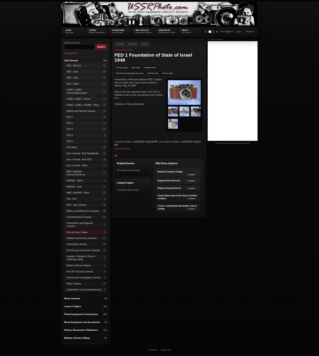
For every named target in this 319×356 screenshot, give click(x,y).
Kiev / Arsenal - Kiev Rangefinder (86, 153)
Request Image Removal (169, 188)
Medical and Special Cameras (86, 111)
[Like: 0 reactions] (115, 155)
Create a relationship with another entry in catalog (177, 207)
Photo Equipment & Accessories (85, 314)
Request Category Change (170, 171)
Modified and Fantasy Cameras (86, 238)
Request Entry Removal (169, 180)
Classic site (166, 350)
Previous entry (122, 68)
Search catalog (72, 43)
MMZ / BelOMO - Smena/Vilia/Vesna (86, 173)
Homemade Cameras (86, 244)
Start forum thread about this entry (130, 73)
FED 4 (86, 135)
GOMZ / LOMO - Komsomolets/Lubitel (86, 91)
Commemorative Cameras (86, 217)
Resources (164, 30)
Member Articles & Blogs (85, 338)
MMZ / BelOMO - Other (86, 192)
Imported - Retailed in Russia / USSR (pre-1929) (86, 258)
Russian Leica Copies (86, 232)
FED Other (86, 147)
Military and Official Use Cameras (86, 211)
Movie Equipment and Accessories (85, 322)
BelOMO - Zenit (86, 186)
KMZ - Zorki (86, 77)
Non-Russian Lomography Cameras (86, 277)
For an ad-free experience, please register (232, 143)
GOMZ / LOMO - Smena (86, 99)
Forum (92, 30)
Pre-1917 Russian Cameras (86, 271)
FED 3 (86, 129)
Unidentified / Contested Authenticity (86, 289)
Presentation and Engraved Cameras (86, 224)
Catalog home (71, 53)
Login (238, 31)
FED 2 (86, 123)
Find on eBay (167, 73)
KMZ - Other (86, 83)
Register (250, 31)
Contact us (153, 350)
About (185, 30)
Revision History (122, 148)
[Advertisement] (233, 91)
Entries (144, 44)
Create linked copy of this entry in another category (177, 197)
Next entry (136, 68)
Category (132, 44)
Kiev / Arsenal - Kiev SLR (86, 159)
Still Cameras (85, 60)
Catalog (119, 44)
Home (68, 30)
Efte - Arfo (86, 198)
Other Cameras (86, 283)
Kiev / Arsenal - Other (86, 165)
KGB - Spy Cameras (86, 205)
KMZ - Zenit (86, 71)
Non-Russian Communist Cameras (86, 250)
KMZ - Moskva (86, 65)
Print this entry (150, 68)
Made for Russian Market (86, 265)
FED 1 (86, 117)
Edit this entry (153, 73)
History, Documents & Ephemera (85, 330)
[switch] (211, 31)
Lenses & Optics (85, 306)
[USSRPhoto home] (159, 14)
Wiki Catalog (142, 30)
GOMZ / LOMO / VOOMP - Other (86, 105)
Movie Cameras (85, 298)
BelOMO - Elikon (86, 180)
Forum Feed (118, 30)
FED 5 (86, 141)
